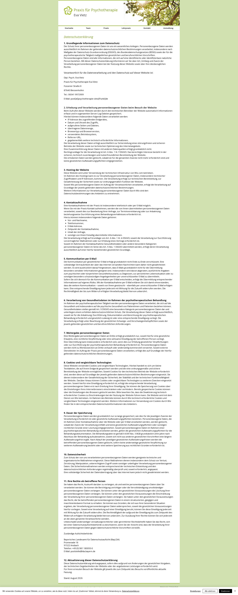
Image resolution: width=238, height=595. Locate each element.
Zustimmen (225, 591)
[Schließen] (235, 591)
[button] (152, 12)
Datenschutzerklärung (130, 591)
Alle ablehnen (210, 591)
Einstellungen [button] (195, 591)
